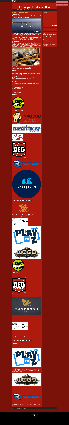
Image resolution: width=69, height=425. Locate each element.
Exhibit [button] (24, 9)
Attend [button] (18, 9)
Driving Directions (46, 39)
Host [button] (21, 9)
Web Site (45, 40)
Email (25, 408)
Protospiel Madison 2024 (34, 7)
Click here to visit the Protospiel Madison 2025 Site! (20, 12)
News (28, 9)
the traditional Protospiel (20, 83)
